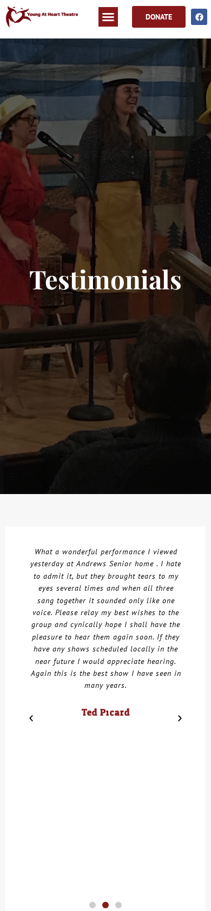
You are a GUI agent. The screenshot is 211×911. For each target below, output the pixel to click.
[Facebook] (199, 17)
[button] (108, 17)
